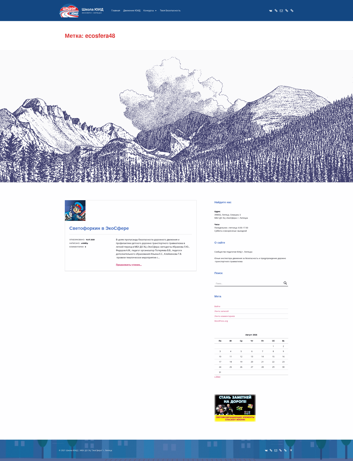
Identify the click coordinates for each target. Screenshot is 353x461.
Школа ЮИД (92, 9)
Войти (217, 306)
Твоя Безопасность (170, 10)
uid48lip (84, 243)
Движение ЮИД (131, 10)
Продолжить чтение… (129, 264)
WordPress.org (221, 321)
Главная (115, 10)
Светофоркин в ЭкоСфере (99, 228)
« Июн (217, 376)
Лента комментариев (224, 316)
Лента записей (221, 311)
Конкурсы (148, 10)
